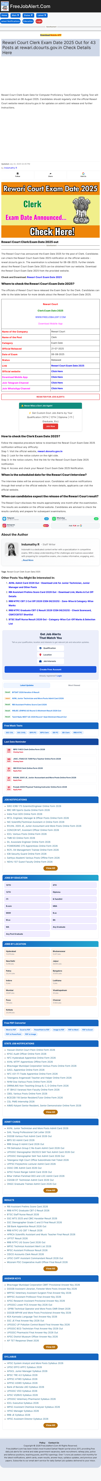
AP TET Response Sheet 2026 (23, 1340)
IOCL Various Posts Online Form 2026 (27, 834)
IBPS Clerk (44, 732)
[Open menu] (16, 15)
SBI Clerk (66, 732)
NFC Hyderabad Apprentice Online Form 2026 (31, 1058)
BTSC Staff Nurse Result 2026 (23, 1214)
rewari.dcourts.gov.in (50, 451)
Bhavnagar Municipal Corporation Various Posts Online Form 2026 (42, 1066)
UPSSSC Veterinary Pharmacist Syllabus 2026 (31, 1399)
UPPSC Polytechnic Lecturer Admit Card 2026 (31, 1164)
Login (39, 21)
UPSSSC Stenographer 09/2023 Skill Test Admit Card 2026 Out (40, 1152)
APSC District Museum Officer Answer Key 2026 (32, 1336)
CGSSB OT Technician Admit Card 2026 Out (30, 1180)
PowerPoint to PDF (41, 1030)
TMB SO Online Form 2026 (21, 838)
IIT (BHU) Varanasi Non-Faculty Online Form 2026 (33, 1089)
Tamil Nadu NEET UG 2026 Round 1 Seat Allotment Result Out (39, 717)
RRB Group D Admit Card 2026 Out (25, 1144)
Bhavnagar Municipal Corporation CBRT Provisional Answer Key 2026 (43, 1284)
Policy (42, 1442)
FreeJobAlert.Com (30, 6)
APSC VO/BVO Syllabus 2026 (22, 1395)
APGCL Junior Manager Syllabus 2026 (27, 1371)
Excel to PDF (25, 1030)
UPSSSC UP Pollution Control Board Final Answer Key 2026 (38, 1324)
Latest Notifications (10, 21)
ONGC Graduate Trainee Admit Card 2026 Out (31, 1184)
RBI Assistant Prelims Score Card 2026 (29, 704)
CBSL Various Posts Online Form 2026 (27, 1093)
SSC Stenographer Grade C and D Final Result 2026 (34, 1222)
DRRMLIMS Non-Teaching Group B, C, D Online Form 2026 (38, 1085)
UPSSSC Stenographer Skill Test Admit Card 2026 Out (36, 1156)
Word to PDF (11, 1030)
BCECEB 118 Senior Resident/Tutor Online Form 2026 (35, 1097)
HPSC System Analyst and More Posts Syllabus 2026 (35, 1363)
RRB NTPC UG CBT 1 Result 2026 (24, 1230)
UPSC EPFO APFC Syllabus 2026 (24, 1367)
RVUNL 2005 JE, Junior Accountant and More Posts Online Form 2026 (44, 826)
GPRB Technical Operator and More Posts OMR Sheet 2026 (38, 1308)
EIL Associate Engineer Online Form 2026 (28, 842)
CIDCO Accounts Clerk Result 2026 (25, 1254)
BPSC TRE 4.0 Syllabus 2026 (22, 1375)
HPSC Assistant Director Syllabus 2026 (27, 1419)
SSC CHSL (21, 732)
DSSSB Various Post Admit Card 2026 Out (29, 1136)
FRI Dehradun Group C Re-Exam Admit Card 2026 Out (35, 1148)
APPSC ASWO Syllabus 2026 (22, 1383)
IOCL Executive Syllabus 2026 (23, 1403)
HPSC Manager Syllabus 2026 (23, 1411)
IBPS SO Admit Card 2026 (21, 1140)
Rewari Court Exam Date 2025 (44, 277)
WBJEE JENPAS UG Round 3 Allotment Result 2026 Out (36, 710)
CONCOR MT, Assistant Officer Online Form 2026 (33, 830)
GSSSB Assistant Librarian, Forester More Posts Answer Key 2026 (42, 1288)
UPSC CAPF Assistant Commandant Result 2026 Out (35, 1258)
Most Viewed (74, 685)
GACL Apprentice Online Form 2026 (26, 1070)
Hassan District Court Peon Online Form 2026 (31, 1050)
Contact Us (53, 1442)
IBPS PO (33, 732)
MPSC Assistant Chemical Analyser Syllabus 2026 (33, 1407)
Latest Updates (27, 685)
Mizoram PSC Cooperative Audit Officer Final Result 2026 (37, 1262)
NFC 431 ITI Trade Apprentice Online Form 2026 (32, 1074)
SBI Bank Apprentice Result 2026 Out (26, 1226)
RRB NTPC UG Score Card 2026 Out (26, 1242)
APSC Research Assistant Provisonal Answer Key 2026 (36, 1300)
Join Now (50, 426)
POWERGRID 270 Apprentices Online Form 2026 (32, 846)
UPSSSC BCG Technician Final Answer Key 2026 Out (35, 1328)
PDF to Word (73, 1030)
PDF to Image (30, 1034)
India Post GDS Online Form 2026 (24, 814)
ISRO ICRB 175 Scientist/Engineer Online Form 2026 (34, 806)
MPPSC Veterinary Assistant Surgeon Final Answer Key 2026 (39, 1293)
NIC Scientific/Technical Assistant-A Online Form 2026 (35, 822)
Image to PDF (58, 1030)
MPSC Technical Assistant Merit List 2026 (29, 1246)
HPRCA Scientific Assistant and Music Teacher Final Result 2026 (41, 1234)
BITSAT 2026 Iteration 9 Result (25, 692)
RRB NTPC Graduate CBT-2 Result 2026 (28, 1210)
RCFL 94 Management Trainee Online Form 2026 (33, 850)
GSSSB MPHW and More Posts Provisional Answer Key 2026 (39, 1312)
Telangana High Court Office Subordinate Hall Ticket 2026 (38, 1160)
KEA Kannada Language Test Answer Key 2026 (32, 1316)
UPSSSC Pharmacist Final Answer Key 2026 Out (32, 1332)
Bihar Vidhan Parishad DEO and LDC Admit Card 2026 (36, 1176)
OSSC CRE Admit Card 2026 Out (24, 1168)
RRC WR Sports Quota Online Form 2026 (28, 810)
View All (50, 868)
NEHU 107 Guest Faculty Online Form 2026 (30, 861)
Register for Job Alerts (50, 397)
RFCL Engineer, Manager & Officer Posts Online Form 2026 (38, 818)
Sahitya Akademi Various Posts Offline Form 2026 (33, 858)
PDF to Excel (87, 1030)
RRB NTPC (78, 732)
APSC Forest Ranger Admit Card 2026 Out (29, 1172)
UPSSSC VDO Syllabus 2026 (22, 1391)
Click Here (57, 371)
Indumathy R (10, 167)
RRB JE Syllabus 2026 (18, 1415)
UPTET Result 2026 (17, 1238)
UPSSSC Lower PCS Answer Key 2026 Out (29, 1304)
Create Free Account (50, 669)
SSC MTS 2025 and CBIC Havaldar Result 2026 (32, 1218)
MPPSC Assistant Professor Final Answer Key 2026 (34, 1297)
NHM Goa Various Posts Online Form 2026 (29, 1081)
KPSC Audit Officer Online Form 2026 (26, 1054)
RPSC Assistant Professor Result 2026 (27, 1250)
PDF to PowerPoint (13, 1034)
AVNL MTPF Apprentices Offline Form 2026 (30, 1061)
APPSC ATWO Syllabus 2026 (22, 1379)
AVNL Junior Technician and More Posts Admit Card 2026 (38, 698)
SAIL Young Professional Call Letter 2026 (28, 1132)
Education (28, 21)
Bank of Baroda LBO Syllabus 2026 (25, 1387)
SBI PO (55, 732)
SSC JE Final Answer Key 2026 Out (25, 1320)
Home (4, 15)
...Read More (27, 560)
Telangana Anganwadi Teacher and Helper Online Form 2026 (39, 1077)
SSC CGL (9, 732)
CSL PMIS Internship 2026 (21, 1101)
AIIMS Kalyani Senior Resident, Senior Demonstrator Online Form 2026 (44, 1105)
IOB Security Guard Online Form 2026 (27, 854)
